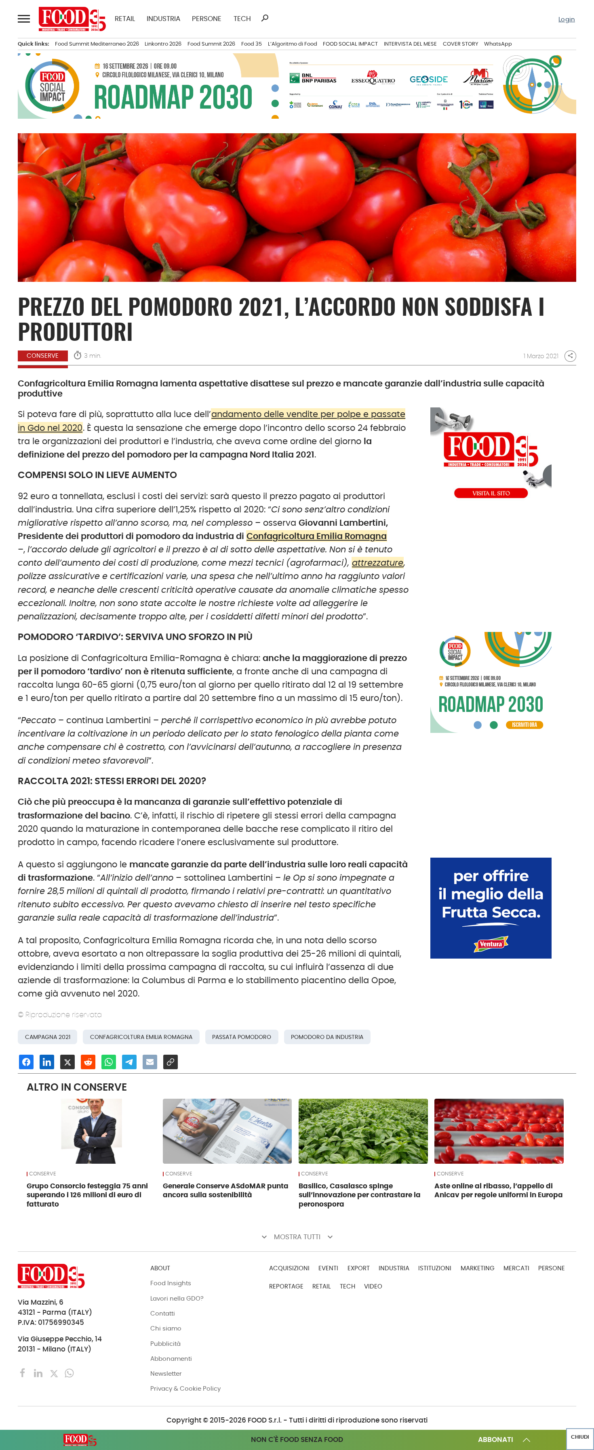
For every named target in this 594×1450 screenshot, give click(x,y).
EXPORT (359, 1268)
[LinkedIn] (39, 1372)
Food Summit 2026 (211, 44)
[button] (23, 19)
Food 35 (251, 44)
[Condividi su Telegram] (129, 1062)
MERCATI (516, 1268)
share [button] (570, 356)
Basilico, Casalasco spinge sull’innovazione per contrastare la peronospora (360, 1195)
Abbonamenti (171, 1358)
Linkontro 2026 (163, 44)
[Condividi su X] (67, 1062)
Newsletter (166, 1373)
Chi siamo (165, 1328)
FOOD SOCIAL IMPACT (350, 44)
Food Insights (170, 1283)
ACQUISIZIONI (289, 1268)
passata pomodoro (241, 1037)
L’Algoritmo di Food (292, 44)
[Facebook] (24, 1372)
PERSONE (206, 19)
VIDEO (373, 1286)
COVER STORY (460, 44)
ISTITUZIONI (434, 1268)
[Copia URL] (170, 1062)
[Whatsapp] (69, 1372)
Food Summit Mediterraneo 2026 (97, 44)
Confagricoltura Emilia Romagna (316, 536)
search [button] (265, 18)
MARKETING (478, 1268)
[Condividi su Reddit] (88, 1062)
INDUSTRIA (163, 19)
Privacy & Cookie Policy (185, 1388)
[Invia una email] (150, 1062)
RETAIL (125, 19)
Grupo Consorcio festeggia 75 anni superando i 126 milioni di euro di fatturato (87, 1195)
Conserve (43, 355)
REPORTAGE (286, 1286)
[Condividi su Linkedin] (47, 1062)
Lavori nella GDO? (177, 1298)
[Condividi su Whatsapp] (108, 1062)
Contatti (162, 1313)
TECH (242, 19)
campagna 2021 (47, 1037)
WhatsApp (498, 44)
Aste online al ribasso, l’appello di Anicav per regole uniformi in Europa (498, 1190)
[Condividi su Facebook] (26, 1062)
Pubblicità (165, 1343)
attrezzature (377, 563)
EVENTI (328, 1268)
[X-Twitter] (55, 1372)
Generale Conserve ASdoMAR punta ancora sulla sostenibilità (226, 1190)
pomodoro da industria (327, 1037)
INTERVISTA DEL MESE (410, 44)
